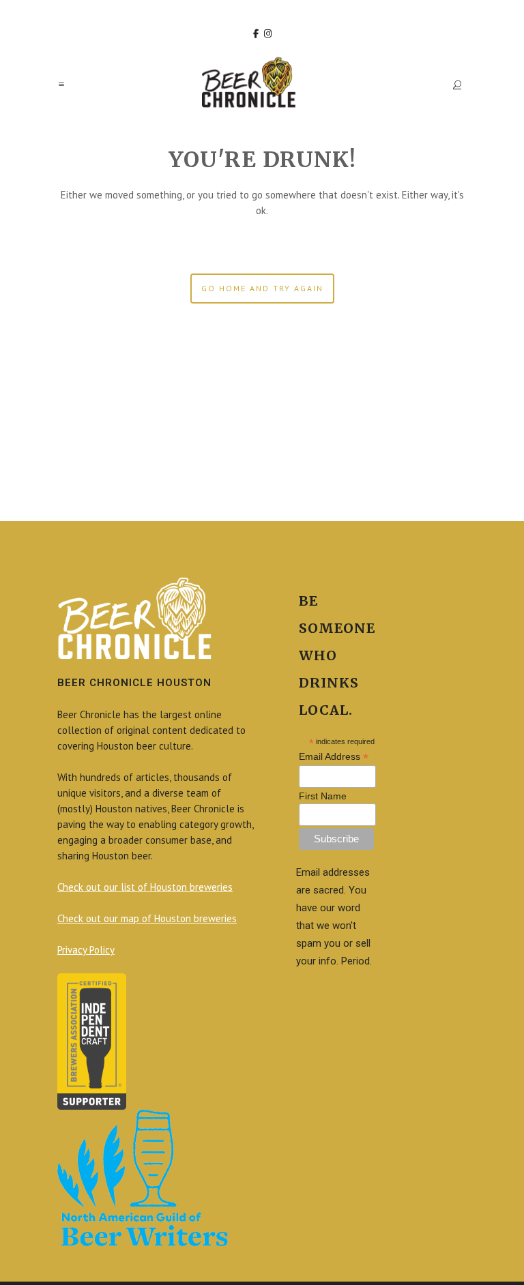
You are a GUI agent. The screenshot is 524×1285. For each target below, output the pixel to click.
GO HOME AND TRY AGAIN (262, 288)
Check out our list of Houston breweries (145, 887)
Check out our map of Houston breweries (147, 918)
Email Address (333, 756)
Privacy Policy (86, 949)
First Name (323, 796)
